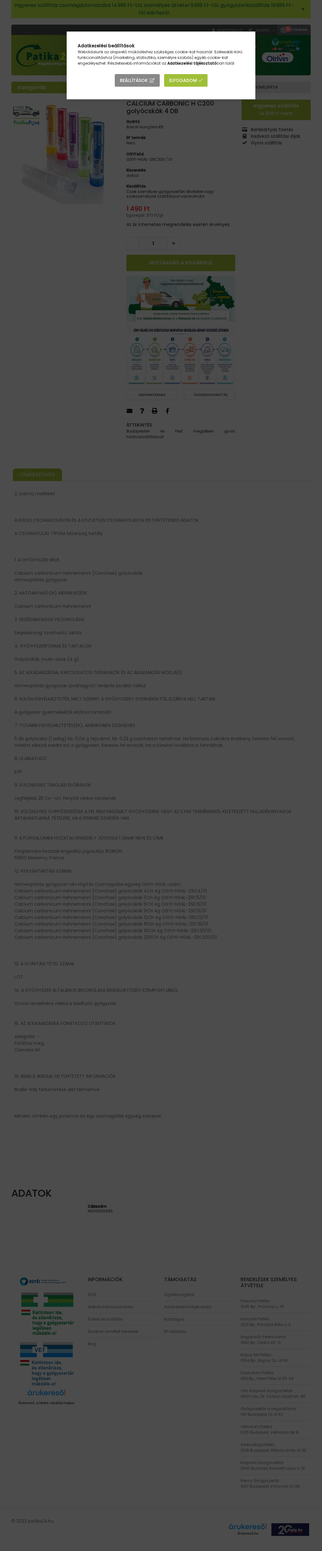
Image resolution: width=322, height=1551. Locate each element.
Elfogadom (183, 80)
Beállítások (134, 80)
